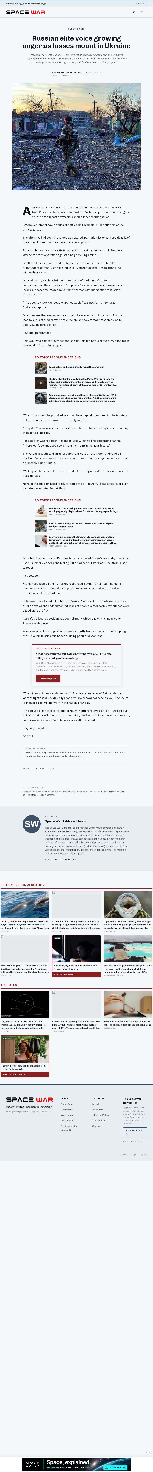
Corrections (99, 1120)
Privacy (123, 1155)
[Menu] (142, 12)
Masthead (98, 1109)
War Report (67, 1114)
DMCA (144, 1155)
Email (51, 768)
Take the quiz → (48, 678)
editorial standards (32, 795)
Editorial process (93, 72)
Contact (96, 1126)
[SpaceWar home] (25, 12)
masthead (49, 795)
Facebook (41, 768)
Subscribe (140, 4)
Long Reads (67, 1120)
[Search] (134, 12)
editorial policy (76, 853)
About (95, 1104)
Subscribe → (134, 1132)
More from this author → (60, 860)
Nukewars (67, 1109)
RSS (140, 1141)
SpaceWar (67, 1104)
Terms (134, 1155)
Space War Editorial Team (68, 72)
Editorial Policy (100, 1114)
